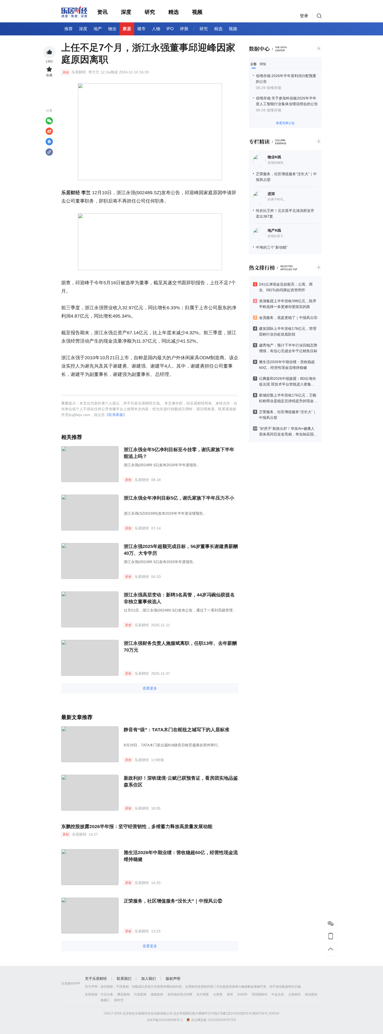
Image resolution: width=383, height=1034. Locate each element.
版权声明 (173, 978)
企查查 (218, 994)
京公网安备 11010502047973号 (213, 1020)
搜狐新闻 (157, 994)
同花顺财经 (259, 994)
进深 (271, 194)
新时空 (118, 1000)
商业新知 (311, 994)
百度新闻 (140, 994)
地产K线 (274, 230)
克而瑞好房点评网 (179, 994)
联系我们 (124, 978)
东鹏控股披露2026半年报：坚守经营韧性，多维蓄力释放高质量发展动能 (136, 826)
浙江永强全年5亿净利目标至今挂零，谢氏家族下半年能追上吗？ (179, 453)
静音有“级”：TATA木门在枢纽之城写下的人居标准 (176, 729)
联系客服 (115, 415)
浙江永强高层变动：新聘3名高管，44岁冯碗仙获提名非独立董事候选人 (179, 598)
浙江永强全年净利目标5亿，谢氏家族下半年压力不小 (179, 498)
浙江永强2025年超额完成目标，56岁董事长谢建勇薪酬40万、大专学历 (181, 550)
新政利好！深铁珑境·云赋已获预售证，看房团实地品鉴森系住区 (181, 781)
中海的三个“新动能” (272, 247)
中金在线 (277, 994)
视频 (197, 12)
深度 (126, 12)
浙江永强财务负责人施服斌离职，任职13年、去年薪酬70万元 (180, 647)
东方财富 (202, 994)
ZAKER (242, 994)
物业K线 (274, 157)
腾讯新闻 (123, 994)
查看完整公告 (285, 123)
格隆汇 (105, 1000)
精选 (173, 12)
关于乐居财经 (96, 978)
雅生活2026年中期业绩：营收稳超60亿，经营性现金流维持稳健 (181, 856)
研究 (150, 12)
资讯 (102, 12)
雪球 (230, 994)
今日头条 (107, 994)
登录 (304, 16)
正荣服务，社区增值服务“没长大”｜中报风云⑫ (173, 901)
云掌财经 (294, 994)
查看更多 (150, 688)
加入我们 (148, 978)
